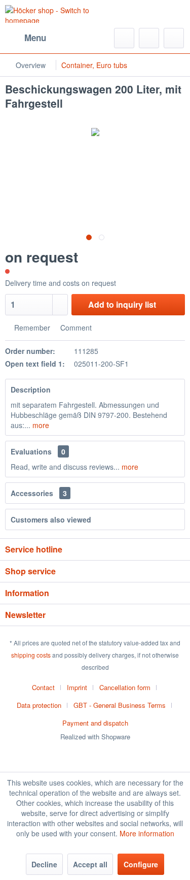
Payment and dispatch (95, 723)
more (39, 425)
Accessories (39, 493)
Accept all (90, 864)
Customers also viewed (51, 519)
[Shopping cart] (174, 38)
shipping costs (31, 654)
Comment (75, 327)
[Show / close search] (124, 38)
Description (31, 389)
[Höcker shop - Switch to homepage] (50, 14)
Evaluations (31, 451)
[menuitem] (25, 38)
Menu (35, 37)
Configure (141, 864)
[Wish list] (149, 38)
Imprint (77, 687)
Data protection (39, 705)
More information (147, 833)
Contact (43, 687)
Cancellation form (124, 687)
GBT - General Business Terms (119, 705)
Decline (44, 864)
